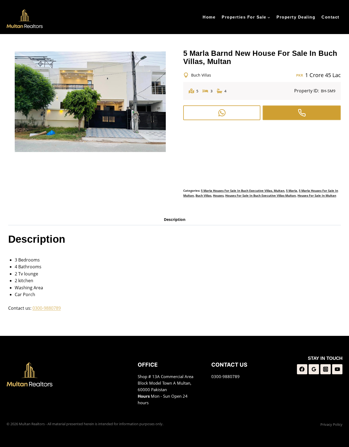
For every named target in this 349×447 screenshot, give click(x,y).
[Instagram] (325, 369)
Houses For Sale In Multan (316, 195)
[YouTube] (337, 369)
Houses (218, 195)
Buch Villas (203, 195)
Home (209, 17)
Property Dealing (295, 17)
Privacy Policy (331, 424)
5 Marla (291, 190)
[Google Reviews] (314, 369)
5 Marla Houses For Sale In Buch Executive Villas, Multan (242, 190)
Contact (330, 17)
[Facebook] (302, 369)
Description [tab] (174, 219)
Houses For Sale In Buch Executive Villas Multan (260, 195)
